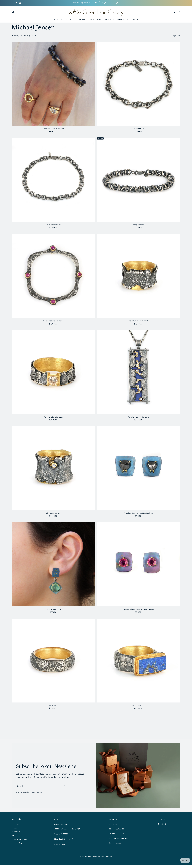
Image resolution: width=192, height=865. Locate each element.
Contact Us (16, 832)
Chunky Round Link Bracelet (53, 129)
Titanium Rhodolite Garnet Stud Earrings (138, 609)
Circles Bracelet (138, 129)
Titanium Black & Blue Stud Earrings (138, 513)
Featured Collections (78, 19)
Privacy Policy (17, 843)
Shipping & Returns (19, 839)
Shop (63, 19)
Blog (128, 19)
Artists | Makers (96, 19)
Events (135, 19)
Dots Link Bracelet (54, 225)
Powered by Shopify (106, 856)
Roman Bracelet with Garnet (53, 321)
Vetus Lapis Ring (138, 705)
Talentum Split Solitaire (53, 417)
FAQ (13, 835)
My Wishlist (110, 19)
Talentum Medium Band (138, 321)
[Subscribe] (64, 786)
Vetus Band (53, 705)
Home (56, 19)
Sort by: (16, 35)
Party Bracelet (138, 225)
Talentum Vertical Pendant (138, 417)
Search (14, 828)
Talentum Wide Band (54, 513)
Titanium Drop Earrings (54, 609)
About (119, 19)
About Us (15, 824)
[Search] (13, 12)
